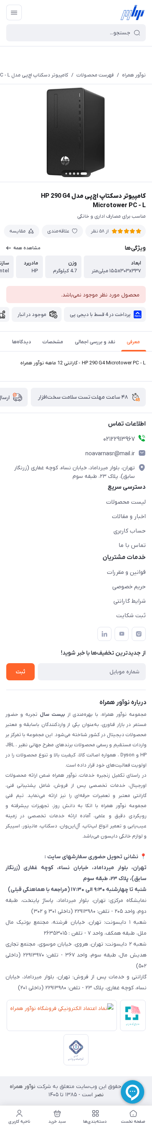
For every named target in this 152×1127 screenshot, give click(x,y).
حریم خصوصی (129, 587)
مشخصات (52, 342)
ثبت (20, 672)
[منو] (14, 12)
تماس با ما (132, 545)
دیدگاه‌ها (21, 342)
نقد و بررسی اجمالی (95, 342)
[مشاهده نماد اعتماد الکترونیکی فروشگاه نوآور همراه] (60, 1017)
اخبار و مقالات (129, 516)
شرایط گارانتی (129, 601)
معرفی (133, 342)
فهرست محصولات (95, 75)
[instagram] (139, 634)
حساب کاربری (129, 531)
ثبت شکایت (131, 615)
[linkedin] (104, 634)
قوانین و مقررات (126, 572)
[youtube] (122, 634)
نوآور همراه (134, 75)
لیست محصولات (126, 502)
